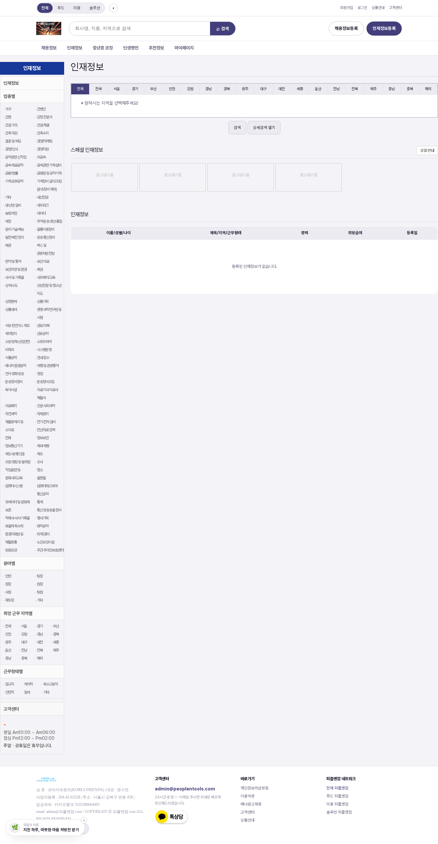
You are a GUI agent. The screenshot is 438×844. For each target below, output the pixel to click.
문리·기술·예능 (14, 229)
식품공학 (11, 357)
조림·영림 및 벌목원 (17, 462)
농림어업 (11, 213)
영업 (40, 373)
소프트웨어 (44, 341)
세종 (56, 642)
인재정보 (74, 47)
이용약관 (247, 796)
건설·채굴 (43, 125)
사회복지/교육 (46, 277)
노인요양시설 (45, 542)
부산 (56, 626)
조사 (40, 462)
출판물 (41, 478)
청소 (40, 470)
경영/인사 (11, 149)
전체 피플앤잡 (337, 788)
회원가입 (346, 7)
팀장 (40, 576)
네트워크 (42, 205)
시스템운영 (44, 349)
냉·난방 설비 (13, 205)
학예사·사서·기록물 (17, 518)
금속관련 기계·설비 (49, 165)
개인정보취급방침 (254, 788)
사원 (8, 592)
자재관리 (42, 414)
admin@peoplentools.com (185, 788)
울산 (8, 650)
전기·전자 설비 (46, 422)
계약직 (28, 684)
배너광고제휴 (251, 804)
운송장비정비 (13, 381)
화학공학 (42, 526)
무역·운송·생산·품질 (49, 221)
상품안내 (378, 7)
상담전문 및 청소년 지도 (49, 289)
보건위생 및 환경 (16, 269)
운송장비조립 (45, 381)
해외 (40, 658)
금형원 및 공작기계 (49, 173)
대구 (24, 642)
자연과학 (11, 414)
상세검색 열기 (264, 127)
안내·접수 (43, 357)
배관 (8, 245)
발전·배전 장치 (14, 237)
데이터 (41, 213)
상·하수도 (11, 285)
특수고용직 (50, 684)
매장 (8, 221)
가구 (8, 109)
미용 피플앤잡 (337, 804)
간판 (8, 117)
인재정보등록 (384, 28)
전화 (8, 438)
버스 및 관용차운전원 (45, 249)
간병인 (41, 109)
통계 (40, 502)
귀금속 (41, 157)
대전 (40, 642)
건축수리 (42, 133)
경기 (40, 626)
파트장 (9, 600)
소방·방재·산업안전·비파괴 (17, 345)
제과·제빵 (43, 446)
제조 (40, 454)
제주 (56, 650)
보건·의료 (43, 261)
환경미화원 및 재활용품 (14, 538)
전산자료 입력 (46, 430)
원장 (40, 584)
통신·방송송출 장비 (49, 510)
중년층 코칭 (103, 47)
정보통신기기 (13, 446)
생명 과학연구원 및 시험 (49, 313)
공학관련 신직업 (15, 157)
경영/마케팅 (44, 141)
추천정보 (156, 47)
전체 (44, 7)
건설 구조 (11, 125)
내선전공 (42, 197)
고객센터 (395, 7)
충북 (24, 658)
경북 (56, 634)
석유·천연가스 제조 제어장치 (17, 329)
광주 (8, 642)
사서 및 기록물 (14, 277)
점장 (8, 584)
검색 (237, 127)
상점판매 (11, 301)
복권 (40, 269)
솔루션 (94, 7)
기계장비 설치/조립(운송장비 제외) (49, 185)
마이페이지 (184, 47)
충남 (8, 658)
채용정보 (49, 47)
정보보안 (42, 438)
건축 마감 (11, 133)
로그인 (362, 7)
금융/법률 (11, 173)
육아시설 (11, 390)
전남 (24, 650)
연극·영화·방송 (14, 373)
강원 (24, 634)
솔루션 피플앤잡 (339, 812)
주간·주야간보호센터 (50, 550)
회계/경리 (43, 534)
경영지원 (42, 149)
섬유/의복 (43, 325)
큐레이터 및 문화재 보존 (17, 506)
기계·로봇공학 (14, 181)
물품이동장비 (45, 229)
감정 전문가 (44, 117)
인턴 (8, 576)
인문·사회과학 (46, 406)
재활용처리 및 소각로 (14, 426)
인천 (8, 634)
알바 (27, 692)
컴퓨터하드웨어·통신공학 (47, 490)
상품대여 (11, 309)
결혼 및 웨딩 (13, 141)
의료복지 (11, 406)
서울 (24, 626)
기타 (8, 197)
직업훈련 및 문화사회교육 (13, 474)
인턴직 (9, 692)
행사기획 (42, 518)
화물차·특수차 (14, 526)
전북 (40, 650)
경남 (40, 634)
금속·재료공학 (14, 165)
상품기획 (42, 301)
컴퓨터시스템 (13, 486)
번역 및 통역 (13, 261)
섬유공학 (42, 333)
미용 (76, 7)
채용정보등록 (346, 28)
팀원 (40, 592)
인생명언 (131, 47)
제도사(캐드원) (14, 454)
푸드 (60, 7)
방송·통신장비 (46, 237)
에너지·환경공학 (15, 365)
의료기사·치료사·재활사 (47, 394)
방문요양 (11, 550)
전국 (8, 626)
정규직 (9, 684)
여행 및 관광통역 (47, 365)
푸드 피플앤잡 (337, 796)
